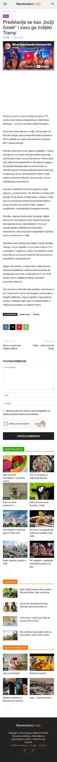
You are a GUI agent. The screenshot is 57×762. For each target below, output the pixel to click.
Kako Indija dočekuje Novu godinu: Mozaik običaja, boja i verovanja (36, 591)
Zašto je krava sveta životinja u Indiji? (39, 504)
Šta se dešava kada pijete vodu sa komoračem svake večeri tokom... (36, 633)
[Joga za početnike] (15, 662)
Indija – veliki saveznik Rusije (43, 347)
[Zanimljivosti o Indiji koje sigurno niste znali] (15, 518)
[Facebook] (6, 327)
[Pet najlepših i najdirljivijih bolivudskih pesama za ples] (42, 549)
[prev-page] (5, 573)
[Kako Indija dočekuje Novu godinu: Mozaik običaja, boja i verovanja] (10, 593)
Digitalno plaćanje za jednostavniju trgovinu (13, 699)
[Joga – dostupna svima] (42, 686)
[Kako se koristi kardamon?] (15, 491)
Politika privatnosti (19, 745)
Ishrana (6, 471)
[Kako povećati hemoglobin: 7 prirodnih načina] (15, 463)
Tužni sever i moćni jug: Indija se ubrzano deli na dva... (35, 619)
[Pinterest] (19, 327)
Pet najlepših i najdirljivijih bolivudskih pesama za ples (41, 563)
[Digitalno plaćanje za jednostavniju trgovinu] (15, 686)
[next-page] (9, 573)
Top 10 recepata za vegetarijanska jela (39, 476)
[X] (12, 327)
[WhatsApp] (26, 327)
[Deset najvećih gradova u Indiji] (15, 549)
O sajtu (33, 745)
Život (15, 11)
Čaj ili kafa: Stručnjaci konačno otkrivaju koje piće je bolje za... (34, 605)
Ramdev (36, 314)
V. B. (7, 37)
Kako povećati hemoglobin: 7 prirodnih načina (14, 477)
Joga (5, 669)
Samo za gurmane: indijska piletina (12, 347)
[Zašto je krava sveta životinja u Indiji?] (42, 491)
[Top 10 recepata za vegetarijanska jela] (42, 463)
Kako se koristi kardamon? (9, 504)
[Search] (53, 4)
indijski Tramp (24, 314)
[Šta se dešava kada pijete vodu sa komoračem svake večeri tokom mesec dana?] (10, 635)
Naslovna (7, 11)
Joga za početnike (11, 673)
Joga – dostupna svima (40, 697)
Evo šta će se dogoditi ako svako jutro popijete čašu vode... (42, 532)
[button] (5, 4)
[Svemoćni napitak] (42, 662)
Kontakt (42, 745)
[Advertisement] (28, 92)
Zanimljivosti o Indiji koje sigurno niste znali (14, 531)
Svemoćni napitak (38, 673)
